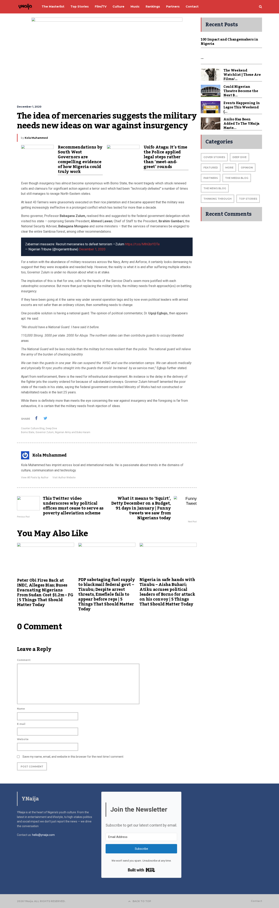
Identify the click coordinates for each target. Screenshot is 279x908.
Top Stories (248, 198)
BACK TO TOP (142, 901)
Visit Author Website (64, 477)
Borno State (27, 432)
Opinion (247, 167)
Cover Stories (214, 157)
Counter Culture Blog (33, 428)
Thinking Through (217, 198)
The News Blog (214, 188)
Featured (210, 167)
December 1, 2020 (92, 249)
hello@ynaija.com (43, 834)
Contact (256, 901)
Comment (23, 659)
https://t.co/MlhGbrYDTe (142, 244)
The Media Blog (236, 177)
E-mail (21, 723)
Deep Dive (51, 428)
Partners (210, 177)
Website (23, 739)
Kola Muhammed (36, 137)
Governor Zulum (45, 432)
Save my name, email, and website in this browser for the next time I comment (72, 756)
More (229, 167)
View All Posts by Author (34, 477)
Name (21, 708)
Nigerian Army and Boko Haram (72, 432)
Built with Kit (141, 870)
